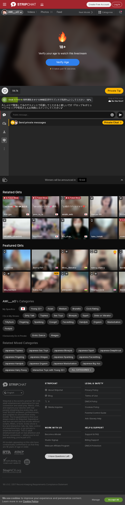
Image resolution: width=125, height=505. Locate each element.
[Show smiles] (112, 115)
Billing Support (92, 440)
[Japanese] (23, 308)
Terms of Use (91, 396)
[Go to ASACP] (19, 452)
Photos (47, 12)
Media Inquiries (55, 407)
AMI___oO (9, 301)
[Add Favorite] (5, 91)
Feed (59, 12)
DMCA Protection (93, 446)
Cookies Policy (92, 407)
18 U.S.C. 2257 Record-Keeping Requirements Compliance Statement (35, 484)
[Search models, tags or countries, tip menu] (120, 12)
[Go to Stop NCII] (12, 471)
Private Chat (111, 122)
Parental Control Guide (95, 413)
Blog (50, 396)
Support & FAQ (92, 434)
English (10, 393)
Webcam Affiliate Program (57, 446)
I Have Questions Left (58, 456)
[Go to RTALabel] (7, 452)
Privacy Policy (91, 390)
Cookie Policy (30, 501)
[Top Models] (42, 4)
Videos (32, 12)
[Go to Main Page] (23, 4)
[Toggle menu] (4, 4)
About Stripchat (55, 390)
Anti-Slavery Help (93, 418)
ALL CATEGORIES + (81, 370)
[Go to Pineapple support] (27, 462)
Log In (117, 4)
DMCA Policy (91, 401)
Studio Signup (51, 440)
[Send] (120, 115)
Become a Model (53, 434)
